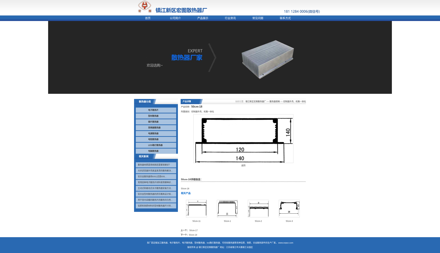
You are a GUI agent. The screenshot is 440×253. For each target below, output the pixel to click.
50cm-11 (196, 221)
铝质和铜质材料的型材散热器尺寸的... (155, 206)
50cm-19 (193, 235)
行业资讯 (230, 18)
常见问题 (257, 18)
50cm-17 (193, 230)
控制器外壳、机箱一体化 (294, 101)
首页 (148, 18)
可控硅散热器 (228, 243)
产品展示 (202, 18)
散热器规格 (275, 101)
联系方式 (285, 18)
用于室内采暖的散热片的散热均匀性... (155, 200)
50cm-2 (258, 221)
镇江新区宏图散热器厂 (255, 101)
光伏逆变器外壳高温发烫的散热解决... (155, 171)
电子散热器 (187, 243)
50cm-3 (289, 221)
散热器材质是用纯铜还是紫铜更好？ (154, 165)
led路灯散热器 (213, 243)
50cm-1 (227, 221)
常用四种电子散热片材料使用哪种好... (155, 182)
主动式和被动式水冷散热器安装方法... (155, 188)
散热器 (164, 243)
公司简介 (175, 18)
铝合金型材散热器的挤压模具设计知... (155, 194)
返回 (243, 165)
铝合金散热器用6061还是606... (152, 176)
